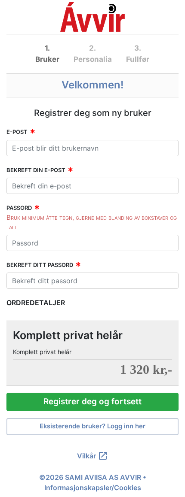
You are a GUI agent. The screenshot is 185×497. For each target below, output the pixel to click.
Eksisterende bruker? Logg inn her (92, 426)
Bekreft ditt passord (39, 264)
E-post (17, 131)
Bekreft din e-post (35, 170)
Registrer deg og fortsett (92, 401)
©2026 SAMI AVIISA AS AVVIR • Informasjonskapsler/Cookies (92, 482)
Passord (19, 207)
